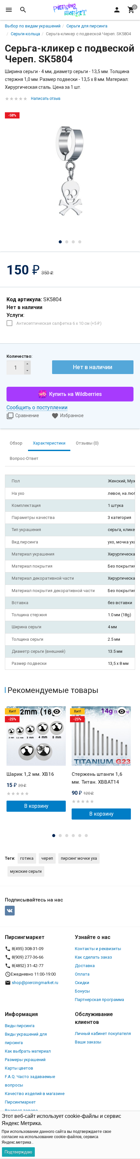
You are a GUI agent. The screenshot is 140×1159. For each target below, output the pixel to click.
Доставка (85, 965)
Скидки (82, 982)
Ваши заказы (88, 1042)
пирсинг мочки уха (79, 858)
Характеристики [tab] (49, 443)
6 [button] (86, 835)
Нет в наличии (92, 367)
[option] (70, 171)
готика (27, 858)
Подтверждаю (18, 1152)
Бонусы (82, 991)
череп (47, 858)
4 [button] (80, 242)
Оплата (82, 974)
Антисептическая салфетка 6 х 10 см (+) (59, 323)
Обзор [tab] (16, 443)
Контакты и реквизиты (98, 948)
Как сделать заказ (93, 957)
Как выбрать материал (28, 1051)
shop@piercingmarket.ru (35, 982)
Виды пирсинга (20, 1025)
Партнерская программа (99, 999)
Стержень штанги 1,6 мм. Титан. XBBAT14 (97, 778)
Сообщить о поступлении (37, 407)
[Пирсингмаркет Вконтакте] (10, 911)
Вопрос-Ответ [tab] (24, 458)
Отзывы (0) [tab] (87, 443)
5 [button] (80, 835)
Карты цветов (19, 1068)
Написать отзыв (46, 98)
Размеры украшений (25, 1059)
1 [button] (60, 242)
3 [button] (73, 242)
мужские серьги (26, 871)
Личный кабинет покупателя (103, 1033)
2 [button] (66, 242)
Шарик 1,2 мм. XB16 (30, 774)
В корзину (36, 806)
